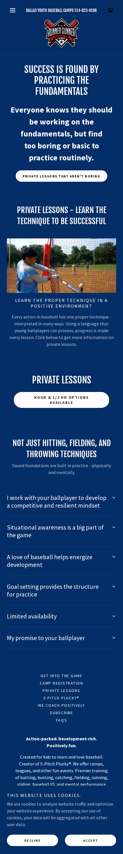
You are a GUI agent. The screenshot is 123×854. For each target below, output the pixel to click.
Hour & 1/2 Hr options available (61, 400)
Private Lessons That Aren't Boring (61, 176)
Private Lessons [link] (61, 690)
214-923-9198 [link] (85, 10)
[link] (110, 10)
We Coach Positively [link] (61, 705)
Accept (90, 840)
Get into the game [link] (61, 675)
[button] (15, 10)
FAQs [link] (61, 720)
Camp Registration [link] (61, 683)
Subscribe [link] (61, 712)
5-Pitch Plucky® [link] (61, 697)
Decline (32, 840)
